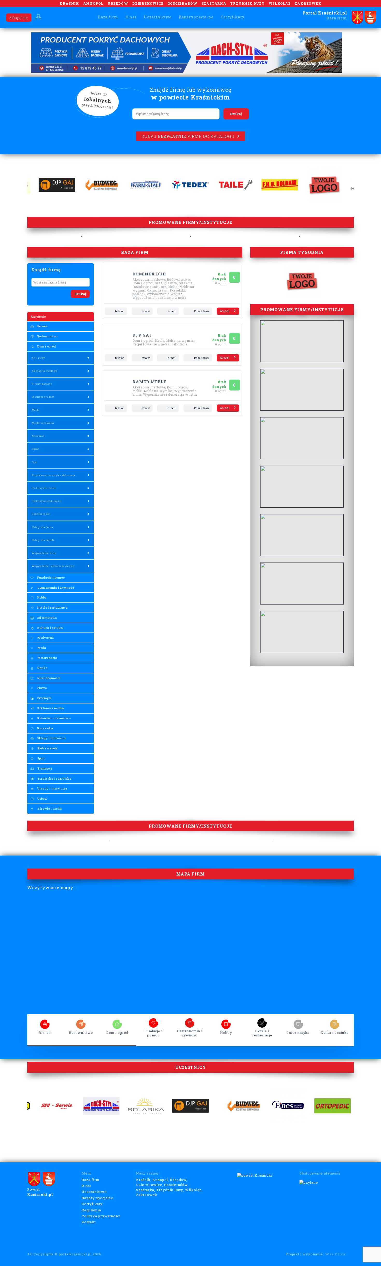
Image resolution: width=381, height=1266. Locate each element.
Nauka (42, 668)
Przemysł (44, 698)
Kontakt (89, 1222)
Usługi (41, 798)
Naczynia (38, 436)
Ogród (35, 448)
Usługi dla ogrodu (43, 540)
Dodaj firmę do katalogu (187, 136)
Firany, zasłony (42, 383)
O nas (131, 17)
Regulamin (91, 1210)
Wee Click (335, 1254)
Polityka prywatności (101, 1216)
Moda (41, 648)
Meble (36, 410)
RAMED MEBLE (149, 381)
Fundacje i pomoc (50, 577)
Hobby (41, 597)
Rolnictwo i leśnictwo (53, 718)
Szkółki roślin (41, 514)
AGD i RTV (38, 358)
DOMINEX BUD (149, 273)
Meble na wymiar (43, 423)
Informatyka (46, 618)
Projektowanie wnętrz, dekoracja (53, 475)
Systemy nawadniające (46, 501)
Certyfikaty (232, 17)
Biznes (41, 326)
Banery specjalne (196, 17)
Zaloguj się (19, 17)
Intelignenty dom (43, 396)
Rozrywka (44, 728)
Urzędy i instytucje (51, 788)
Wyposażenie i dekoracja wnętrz (53, 566)
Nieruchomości (48, 678)
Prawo (41, 688)
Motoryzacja (46, 658)
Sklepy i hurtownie (51, 738)
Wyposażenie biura (44, 553)
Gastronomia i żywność (55, 587)
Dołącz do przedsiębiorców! (97, 100)
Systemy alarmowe (44, 488)
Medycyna (45, 637)
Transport (44, 768)
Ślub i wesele (47, 748)
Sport (40, 758)
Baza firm (108, 17)
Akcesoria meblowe (45, 370)
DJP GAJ (142, 335)
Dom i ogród (46, 346)
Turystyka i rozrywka (54, 778)
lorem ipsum (45, 1022)
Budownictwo (47, 336)
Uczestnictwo (158, 17)
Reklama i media (50, 708)
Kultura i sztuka (49, 628)
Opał (35, 462)
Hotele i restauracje (52, 607)
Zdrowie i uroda (49, 808)
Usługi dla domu (42, 527)
